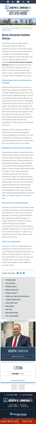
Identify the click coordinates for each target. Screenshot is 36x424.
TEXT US (27, 421)
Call (12, 1)
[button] (14, 387)
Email (18, 1)
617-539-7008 (12, 395)
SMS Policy (25, 406)
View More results (18, 380)
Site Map (23, 405)
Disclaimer (13, 405)
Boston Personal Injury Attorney (11, 28)
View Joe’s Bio (18, 356)
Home (8, 1)
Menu (28, 1)
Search (23, 1)
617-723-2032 (27, 395)
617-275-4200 (18, 13)
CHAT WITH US (9, 421)
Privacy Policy (13, 406)
